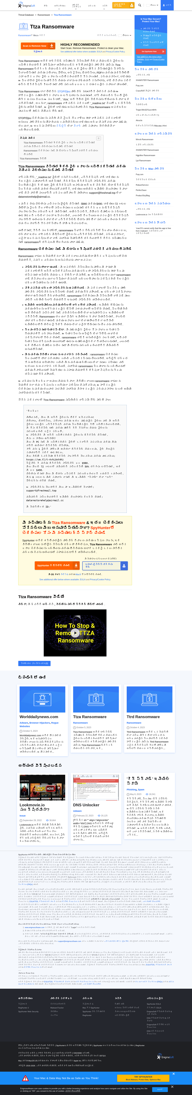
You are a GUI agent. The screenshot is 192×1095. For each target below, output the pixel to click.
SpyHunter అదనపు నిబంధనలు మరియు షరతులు (114, 1045)
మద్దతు (91, 6)
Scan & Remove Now (34, 46)
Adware (24, 723)
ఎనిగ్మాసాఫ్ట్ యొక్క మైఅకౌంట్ (116, 941)
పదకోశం (54, 1015)
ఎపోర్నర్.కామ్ (143, 75)
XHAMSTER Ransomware (147, 80)
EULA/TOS (34, 901)
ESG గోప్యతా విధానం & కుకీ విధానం (158, 1019)
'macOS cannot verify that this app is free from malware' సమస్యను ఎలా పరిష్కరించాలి (153, 230)
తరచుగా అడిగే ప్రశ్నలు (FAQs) (148, 982)
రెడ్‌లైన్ (61, 125)
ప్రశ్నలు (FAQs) (25, 884)
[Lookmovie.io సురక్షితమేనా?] (42, 788)
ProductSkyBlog (143, 195)
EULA (99, 51)
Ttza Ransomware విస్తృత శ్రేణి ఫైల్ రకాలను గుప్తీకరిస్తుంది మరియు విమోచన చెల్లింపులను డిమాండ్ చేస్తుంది (59, 144)
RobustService (142, 185)
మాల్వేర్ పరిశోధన (76, 6)
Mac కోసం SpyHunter (91, 1008)
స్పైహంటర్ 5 (88, 1004)
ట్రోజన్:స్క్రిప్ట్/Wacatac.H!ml (151, 126)
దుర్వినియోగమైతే (122, 1015)
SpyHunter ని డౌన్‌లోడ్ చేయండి (53, 565)
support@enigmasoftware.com (69, 941)
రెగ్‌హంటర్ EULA (154, 1008)
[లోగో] (26, 5)
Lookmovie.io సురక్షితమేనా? (149, 214)
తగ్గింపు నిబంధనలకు (85, 982)
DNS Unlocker (86, 805)
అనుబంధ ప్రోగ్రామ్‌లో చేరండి (127, 1008)
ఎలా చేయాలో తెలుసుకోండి (151, 901)
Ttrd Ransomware (143, 717)
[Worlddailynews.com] (42, 699)
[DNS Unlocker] (96, 788)
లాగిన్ (168, 5)
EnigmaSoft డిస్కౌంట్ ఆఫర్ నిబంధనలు (158, 1026)
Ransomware (44, 15)
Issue (23, 815)
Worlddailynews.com (39, 717)
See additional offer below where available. (78, 51)
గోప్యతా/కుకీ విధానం (62, 982)
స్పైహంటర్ (22, 1004)
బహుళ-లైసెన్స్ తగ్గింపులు (119, 5)
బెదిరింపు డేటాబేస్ (58, 1004)
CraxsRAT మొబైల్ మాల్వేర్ (148, 91)
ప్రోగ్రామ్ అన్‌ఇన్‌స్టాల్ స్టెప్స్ (39, 1045)
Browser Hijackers (39, 723)
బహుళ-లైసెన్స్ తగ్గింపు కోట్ (99, 566)
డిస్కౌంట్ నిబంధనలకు (70, 901)
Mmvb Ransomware (144, 139)
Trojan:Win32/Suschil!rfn (146, 110)
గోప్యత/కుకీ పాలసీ (47, 901)
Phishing (132, 789)
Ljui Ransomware (143, 160)
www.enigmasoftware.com (34, 927)
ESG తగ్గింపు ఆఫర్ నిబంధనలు (155, 1032)
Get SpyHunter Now (149, 51)
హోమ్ (46, 6)
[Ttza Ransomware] (96, 699)
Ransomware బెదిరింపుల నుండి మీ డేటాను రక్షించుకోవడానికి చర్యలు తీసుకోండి (61, 152)
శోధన (140, 5)
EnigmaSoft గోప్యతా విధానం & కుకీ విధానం (159, 1012)
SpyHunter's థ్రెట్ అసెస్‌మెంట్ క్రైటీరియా (74, 1045)
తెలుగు (153, 5)
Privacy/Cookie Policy (115, 51)
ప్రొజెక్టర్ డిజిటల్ (146, 179)
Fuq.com (139, 85)
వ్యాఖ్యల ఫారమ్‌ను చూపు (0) (34, 663)
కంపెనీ (105, 6)
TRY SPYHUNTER (143, 1078)
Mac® (78, 574)
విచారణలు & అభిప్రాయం (125, 1011)
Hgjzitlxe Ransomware (145, 155)
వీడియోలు (54, 1011)
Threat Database (26, 15)
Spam (141, 789)
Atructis (139, 120)
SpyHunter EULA (154, 1004)
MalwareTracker (57, 1008)
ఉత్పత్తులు (59, 6)
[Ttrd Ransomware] (149, 699)
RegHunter (87, 1015)
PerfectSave (141, 190)
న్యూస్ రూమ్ (119, 1004)
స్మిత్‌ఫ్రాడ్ (142, 104)
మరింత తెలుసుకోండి (72, 1091)
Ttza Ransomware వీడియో (33, 158)
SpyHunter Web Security (28, 1011)
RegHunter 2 (23, 1008)
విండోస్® (64, 574)
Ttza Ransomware (90, 717)
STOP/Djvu (63, 91)
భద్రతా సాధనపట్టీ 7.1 (147, 115)
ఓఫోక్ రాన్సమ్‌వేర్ (145, 145)
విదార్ (77, 125)
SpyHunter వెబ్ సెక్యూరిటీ (94, 1011)
